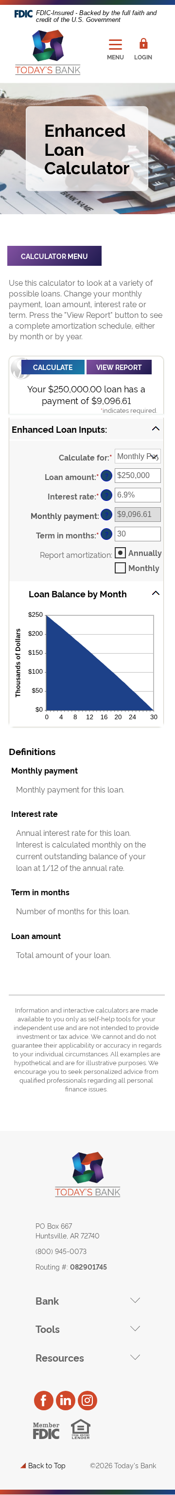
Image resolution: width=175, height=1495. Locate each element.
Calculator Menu (54, 255)
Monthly (143, 567)
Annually (145, 552)
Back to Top (47, 1465)
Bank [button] (47, 1300)
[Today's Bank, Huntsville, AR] (48, 52)
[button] (86, 429)
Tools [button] (47, 1328)
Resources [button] (59, 1357)
